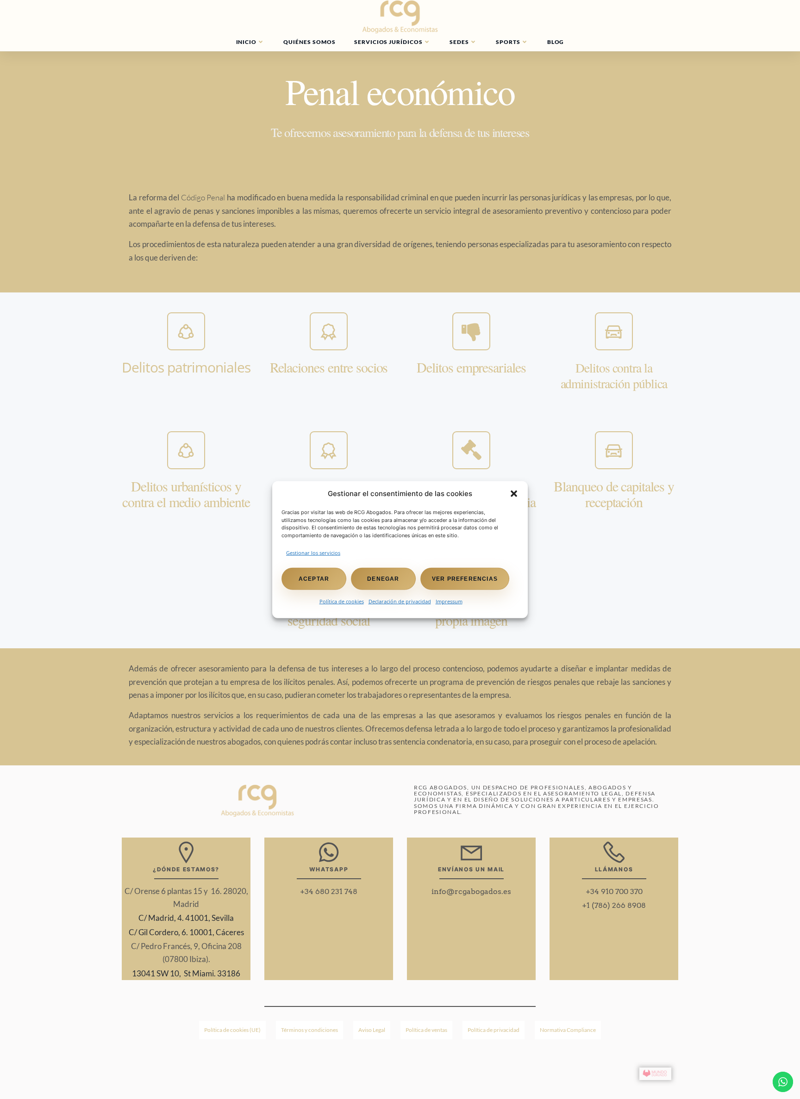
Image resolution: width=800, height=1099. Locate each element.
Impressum (449, 600)
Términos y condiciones (309, 1029)
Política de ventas (426, 1029)
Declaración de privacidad (400, 600)
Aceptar (314, 578)
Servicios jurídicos (388, 41)
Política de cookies (341, 600)
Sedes (459, 41)
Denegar (383, 578)
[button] (514, 493)
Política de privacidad (493, 1029)
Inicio (246, 41)
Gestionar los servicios (313, 552)
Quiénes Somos (309, 41)
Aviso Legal (371, 1029)
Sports (508, 41)
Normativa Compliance (568, 1029)
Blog (555, 41)
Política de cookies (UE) (232, 1029)
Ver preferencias (465, 578)
